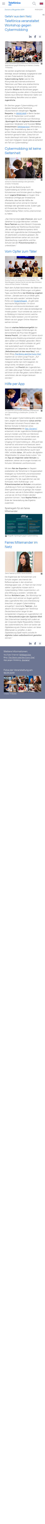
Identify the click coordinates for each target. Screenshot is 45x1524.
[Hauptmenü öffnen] (3, 3)
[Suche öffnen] (34, 3)
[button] (30, 36)
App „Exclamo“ (31, 428)
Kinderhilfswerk (20, 301)
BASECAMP (21, 113)
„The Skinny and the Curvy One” (27, 354)
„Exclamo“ (26, 660)
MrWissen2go (23, 126)
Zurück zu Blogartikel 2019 (14, 10)
